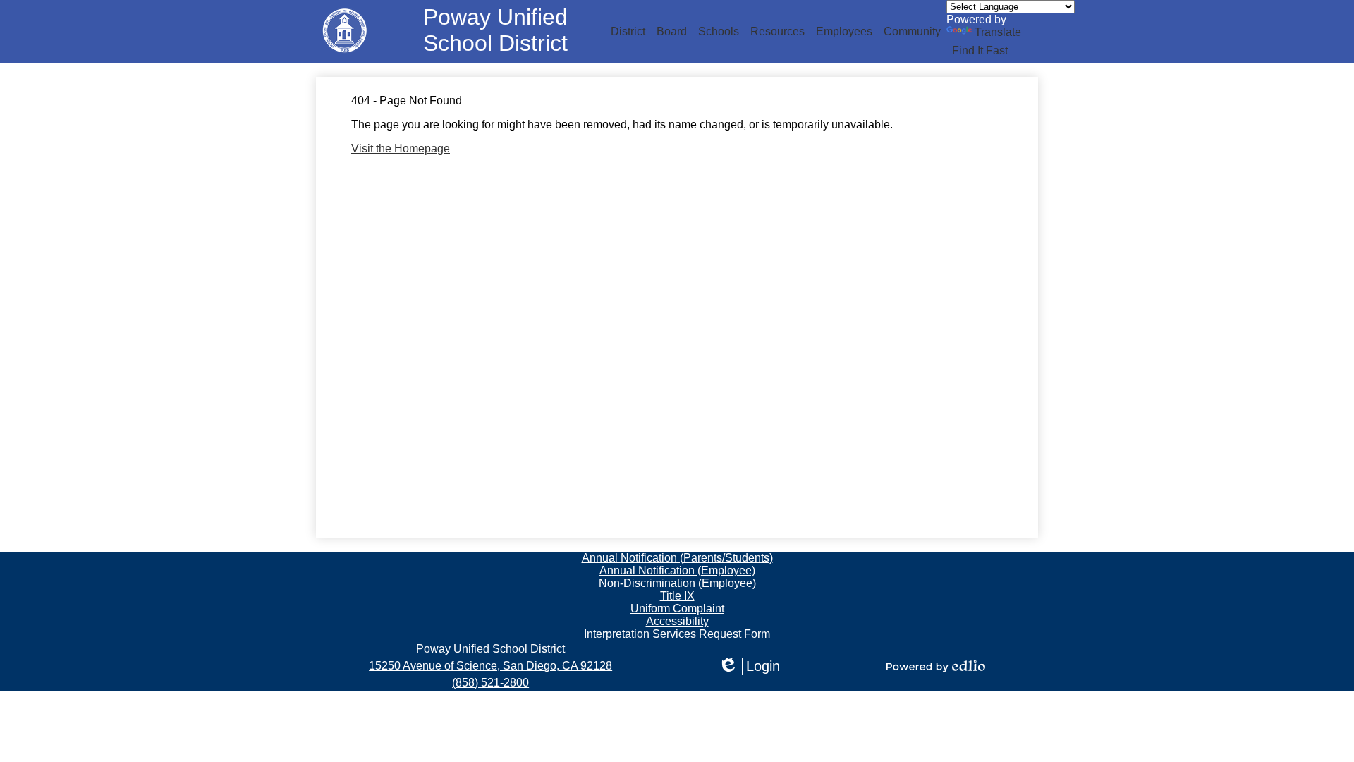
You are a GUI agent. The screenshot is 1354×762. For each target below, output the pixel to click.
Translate (998, 32)
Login (749, 666)
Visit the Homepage (400, 149)
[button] (628, 32)
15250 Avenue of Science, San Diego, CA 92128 (490, 666)
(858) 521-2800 (490, 683)
